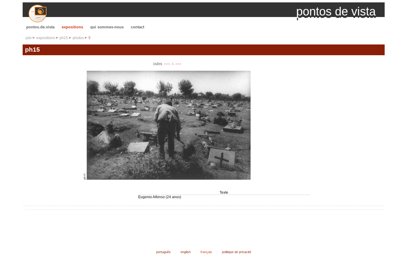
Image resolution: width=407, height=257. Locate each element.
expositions (72, 27)
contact (137, 27)
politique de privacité (236, 252)
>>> (178, 63)
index (157, 63)
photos (78, 38)
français (206, 252)
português (163, 252)
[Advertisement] (135, 225)
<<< (167, 63)
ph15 (64, 38)
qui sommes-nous (107, 27)
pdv (29, 38)
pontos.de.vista (40, 27)
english (186, 252)
